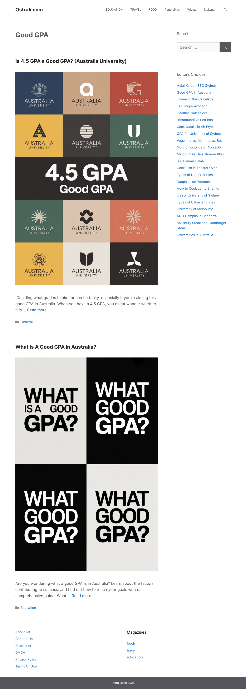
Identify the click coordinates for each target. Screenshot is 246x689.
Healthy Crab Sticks (192, 113)
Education (28, 608)
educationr (135, 657)
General (27, 322)
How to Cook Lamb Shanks (198, 188)
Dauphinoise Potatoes (194, 182)
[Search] (225, 47)
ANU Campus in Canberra (197, 216)
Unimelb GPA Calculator (195, 99)
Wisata (191, 9)
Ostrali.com (29, 9)
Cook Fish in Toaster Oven (197, 168)
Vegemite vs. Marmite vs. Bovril (201, 140)
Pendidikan (172, 9)
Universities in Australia (195, 235)
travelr (132, 650)
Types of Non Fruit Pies (195, 175)
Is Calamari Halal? (190, 161)
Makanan (210, 9)
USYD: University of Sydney (198, 195)
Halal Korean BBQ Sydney (197, 85)
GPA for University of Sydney (199, 134)
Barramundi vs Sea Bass (195, 120)
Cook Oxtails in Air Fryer (195, 127)
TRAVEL (135, 9)
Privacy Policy (26, 659)
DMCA (20, 652)
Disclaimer (23, 646)
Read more (37, 310)
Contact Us (24, 639)
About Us (22, 632)
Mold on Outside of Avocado (199, 147)
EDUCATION (114, 9)
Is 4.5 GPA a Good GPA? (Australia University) (71, 61)
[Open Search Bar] (225, 9)
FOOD (153, 9)
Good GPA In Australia (194, 92)
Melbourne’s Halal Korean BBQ (200, 154)
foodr (131, 643)
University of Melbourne (195, 209)
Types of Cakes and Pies (196, 202)
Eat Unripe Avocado (192, 106)
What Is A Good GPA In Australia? (55, 347)
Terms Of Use (26, 666)
